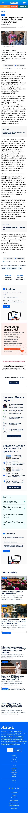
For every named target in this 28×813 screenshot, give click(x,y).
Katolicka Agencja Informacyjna (8, 27)
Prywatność (14, 808)
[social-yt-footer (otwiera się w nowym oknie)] (10, 788)
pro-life (4, 605)
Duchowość (14, 762)
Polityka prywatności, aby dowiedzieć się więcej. (13, 302)
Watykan (14, 268)
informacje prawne (14, 800)
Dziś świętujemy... (10, 502)
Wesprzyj (13, 6)
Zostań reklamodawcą (14, 803)
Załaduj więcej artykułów (14, 436)
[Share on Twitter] (19, 68)
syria (8, 268)
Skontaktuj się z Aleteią (14, 805)
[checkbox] (3, 300)
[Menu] (4, 2)
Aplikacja (14, 770)
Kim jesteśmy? (14, 797)
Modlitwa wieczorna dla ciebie (12, 508)
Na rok (14, 782)
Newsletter (14, 768)
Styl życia (14, 759)
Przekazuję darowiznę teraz (11, 349)
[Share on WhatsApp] (24, 68)
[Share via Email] (22, 68)
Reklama (14, 776)
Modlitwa (22, 6)
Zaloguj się (22, 377)
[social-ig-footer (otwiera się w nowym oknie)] (18, 788)
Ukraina (4, 577)
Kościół (3, 11)
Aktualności (14, 757)
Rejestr (5, 6)
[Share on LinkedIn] (17, 68)
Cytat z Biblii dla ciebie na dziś (13, 516)
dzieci (3, 268)
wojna (20, 268)
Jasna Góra (5, 689)
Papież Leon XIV (6, 633)
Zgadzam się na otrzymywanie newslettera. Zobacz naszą (13, 302)
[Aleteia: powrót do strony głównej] (14, 2)
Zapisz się (6, 306)
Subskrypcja (14, 772)
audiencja (5, 662)
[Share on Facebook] (14, 68)
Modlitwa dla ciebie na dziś (13, 523)
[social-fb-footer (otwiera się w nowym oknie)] (12, 788)
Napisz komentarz (14, 382)
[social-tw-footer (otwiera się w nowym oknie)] (15, 788)
